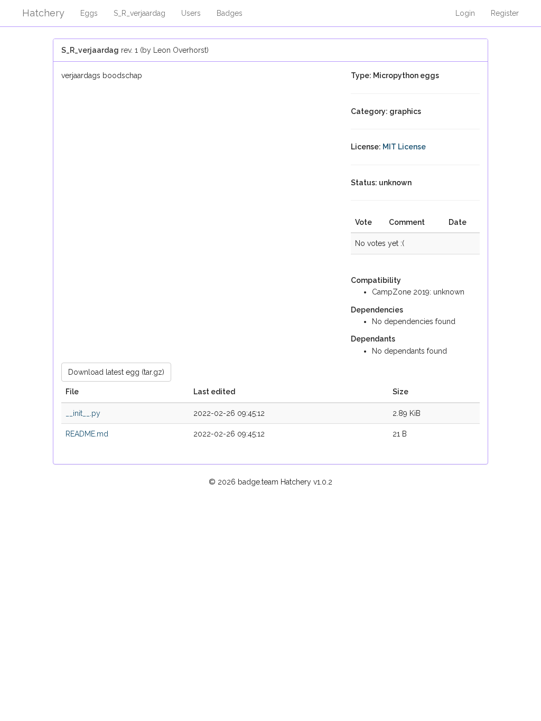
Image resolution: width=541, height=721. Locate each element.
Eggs (89, 13)
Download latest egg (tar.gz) (116, 372)
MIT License (404, 147)
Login (465, 13)
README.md (87, 434)
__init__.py (83, 413)
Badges (229, 13)
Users (191, 13)
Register (505, 13)
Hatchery (43, 12)
